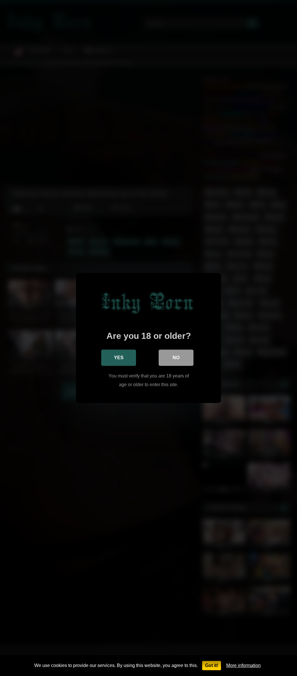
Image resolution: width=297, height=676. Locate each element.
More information (243, 665)
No (176, 357)
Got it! (211, 665)
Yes (119, 357)
